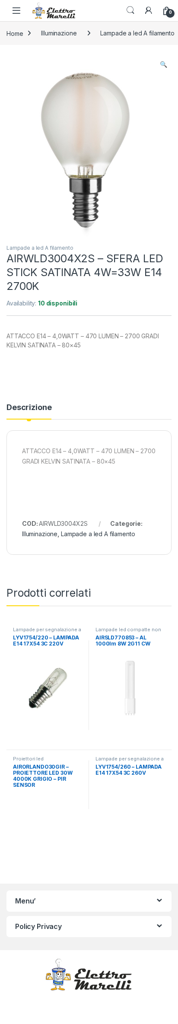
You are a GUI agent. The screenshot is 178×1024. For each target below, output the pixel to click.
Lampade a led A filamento (39, 248)
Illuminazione (58, 33)
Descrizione (28, 408)
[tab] (28, 411)
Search (130, 10)
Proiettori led (28, 759)
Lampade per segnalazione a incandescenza (47, 632)
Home (14, 33)
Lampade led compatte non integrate (128, 632)
